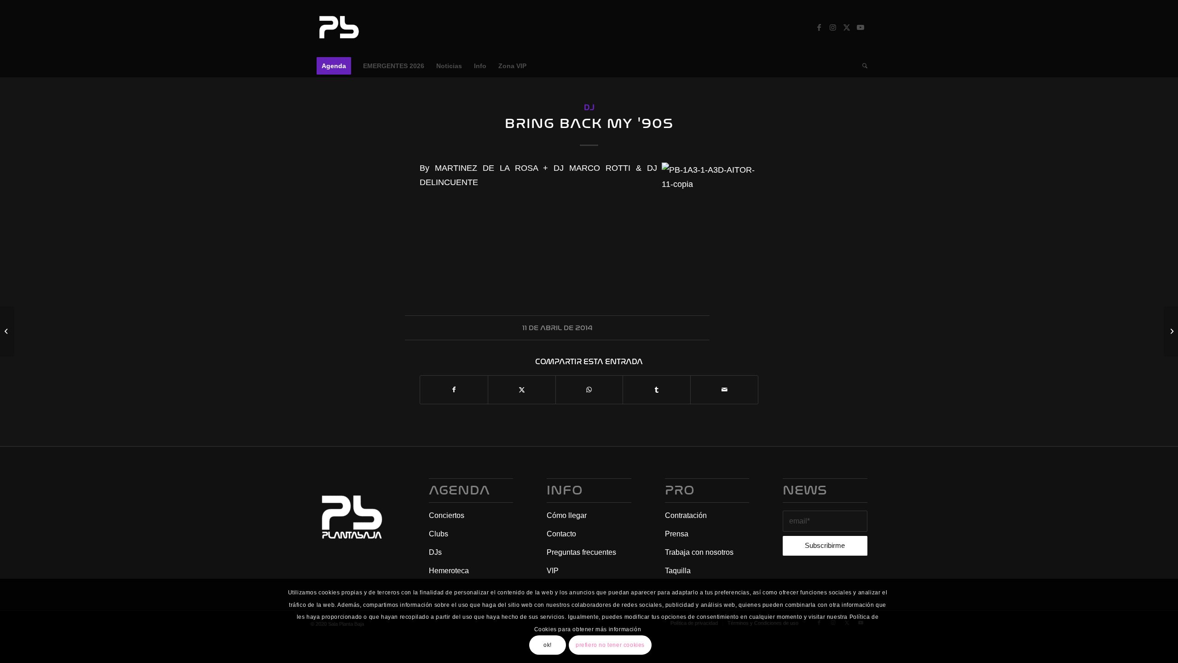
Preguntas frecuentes (581, 552)
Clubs (438, 534)
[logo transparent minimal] (338, 27)
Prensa (676, 534)
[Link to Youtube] (860, 27)
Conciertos (446, 515)
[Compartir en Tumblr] (656, 390)
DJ (589, 107)
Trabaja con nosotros (699, 552)
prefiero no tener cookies (610, 645)
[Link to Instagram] (833, 27)
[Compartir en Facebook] (454, 390)
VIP (553, 571)
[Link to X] (847, 27)
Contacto (561, 534)
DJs (435, 552)
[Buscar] (861, 65)
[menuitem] (334, 65)
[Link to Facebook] (819, 27)
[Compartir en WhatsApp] (589, 390)
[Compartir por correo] (724, 390)
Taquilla (678, 571)
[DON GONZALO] (7, 331)
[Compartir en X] (521, 390)
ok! (547, 645)
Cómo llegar (567, 515)
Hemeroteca (449, 571)
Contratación (686, 515)
